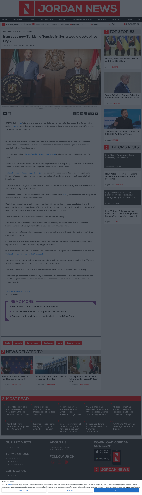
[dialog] (71, 487)
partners (10, 484)
